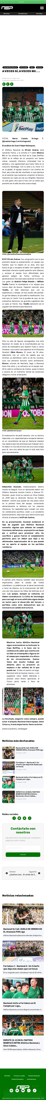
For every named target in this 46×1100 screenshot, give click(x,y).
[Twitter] (17, 1090)
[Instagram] (29, 1090)
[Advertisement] (23, 39)
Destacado (23, 67)
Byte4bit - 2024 (40, 1098)
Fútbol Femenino (34, 1076)
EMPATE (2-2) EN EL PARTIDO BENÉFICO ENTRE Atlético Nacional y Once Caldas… (28, 794)
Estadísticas (22, 13)
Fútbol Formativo (18, 1079)
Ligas (32, 67)
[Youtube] (23, 1090)
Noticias (7, 13)
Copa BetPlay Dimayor (10, 67)
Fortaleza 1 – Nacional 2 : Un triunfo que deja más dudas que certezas (29, 765)
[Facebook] (11, 1090)
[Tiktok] (34, 1090)
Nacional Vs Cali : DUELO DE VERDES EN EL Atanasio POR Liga (29, 749)
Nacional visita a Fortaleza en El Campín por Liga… (29, 778)
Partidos (39, 13)
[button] (42, 8)
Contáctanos (31, 1079)
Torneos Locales (19, 1076)
